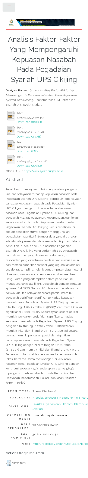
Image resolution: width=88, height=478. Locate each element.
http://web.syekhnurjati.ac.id (43, 171)
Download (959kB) (29, 122)
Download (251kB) (29, 136)
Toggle (9, 8)
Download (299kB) (29, 165)
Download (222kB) (29, 151)
